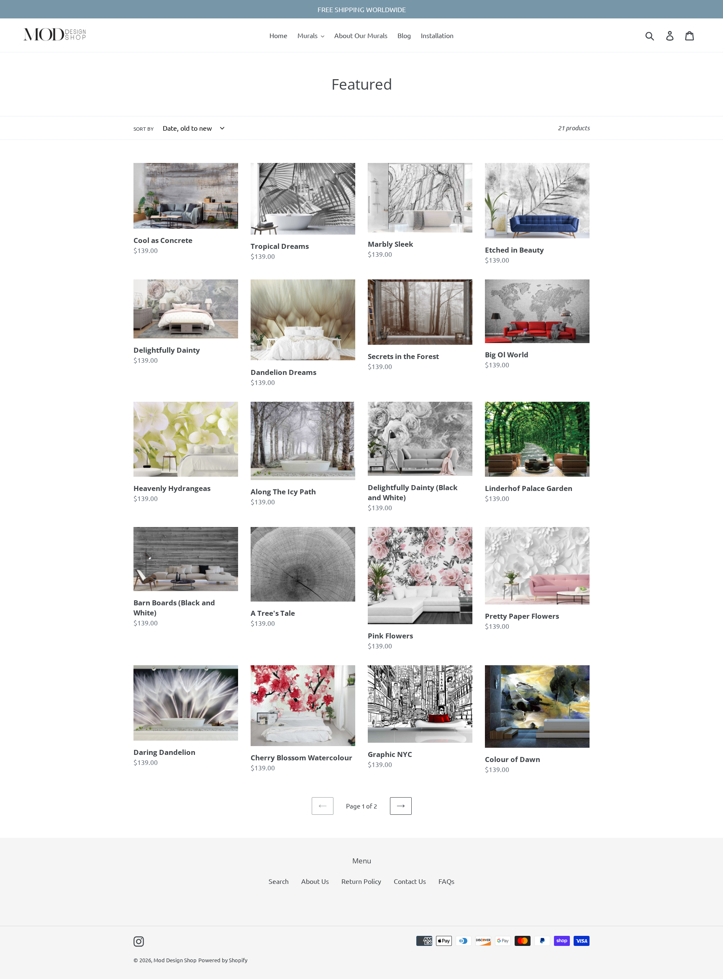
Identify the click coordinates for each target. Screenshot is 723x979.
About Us (315, 881)
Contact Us (410, 881)
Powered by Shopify (222, 960)
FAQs (446, 881)
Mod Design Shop (175, 960)
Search (279, 881)
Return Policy (361, 881)
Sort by (143, 128)
